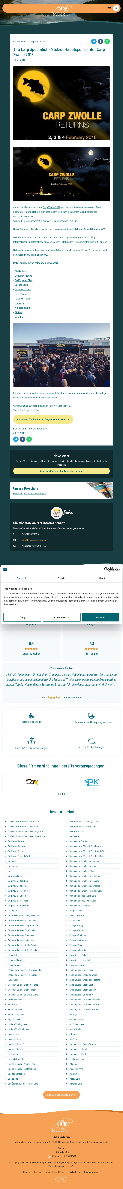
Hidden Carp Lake (16, 1014)
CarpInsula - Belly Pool (18, 880)
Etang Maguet (14, 964)
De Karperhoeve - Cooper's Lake (23, 925)
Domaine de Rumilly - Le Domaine (84, 875)
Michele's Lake (22, 307)
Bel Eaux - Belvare (16, 851)
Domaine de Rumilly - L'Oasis (82, 870)
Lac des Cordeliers (16, 1073)
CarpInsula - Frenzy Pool (19, 890)
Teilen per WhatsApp (107, 41)
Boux (10, 870)
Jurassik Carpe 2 (16, 1044)
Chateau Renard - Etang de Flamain (24, 915)
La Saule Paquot (15, 1058)
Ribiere (72, 1034)
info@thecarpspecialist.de (34, 539)
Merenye (19, 303)
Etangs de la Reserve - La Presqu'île (24, 969)
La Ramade (13, 1053)
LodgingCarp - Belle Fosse (81, 969)
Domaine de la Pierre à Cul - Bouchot (86, 846)
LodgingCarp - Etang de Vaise (83, 974)
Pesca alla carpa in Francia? (100, 1162)
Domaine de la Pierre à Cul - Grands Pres (87, 851)
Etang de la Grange (78, 940)
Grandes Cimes (15, 999)
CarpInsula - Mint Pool (18, 900)
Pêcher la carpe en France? (60, 1165)
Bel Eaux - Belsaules (17, 846)
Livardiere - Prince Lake (80, 959)
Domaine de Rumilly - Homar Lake (84, 861)
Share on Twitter (94, 41)
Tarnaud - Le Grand (78, 1048)
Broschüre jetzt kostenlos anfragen (29, 493)
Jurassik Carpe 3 (16, 1048)
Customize (59, 617)
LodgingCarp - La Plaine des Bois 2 (85, 1004)
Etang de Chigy (76, 925)
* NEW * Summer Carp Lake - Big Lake (25, 831)
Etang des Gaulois (77, 950)
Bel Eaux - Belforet (16, 841)
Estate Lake (21, 284)
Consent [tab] (21, 578)
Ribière (18, 312)
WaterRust (74, 1073)
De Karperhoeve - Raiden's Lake (23, 950)
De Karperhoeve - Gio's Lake (21, 935)
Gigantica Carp (23, 289)
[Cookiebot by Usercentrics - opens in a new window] (106, 569)
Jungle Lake (13, 1034)
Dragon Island (75, 910)
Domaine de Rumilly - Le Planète (84, 880)
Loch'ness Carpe (76, 964)
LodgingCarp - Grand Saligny (82, 989)
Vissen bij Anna (76, 1068)
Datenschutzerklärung (55, 1171)
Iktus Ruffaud (22, 298)
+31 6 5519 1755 (61, 1151)
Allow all (100, 617)
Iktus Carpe (21, 294)
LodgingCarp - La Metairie (81, 994)
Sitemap (26, 1171)
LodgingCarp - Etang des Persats (84, 979)
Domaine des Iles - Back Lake (82, 895)
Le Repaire (13, 1078)
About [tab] (101, 578)
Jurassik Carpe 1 (15, 1039)
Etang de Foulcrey (77, 935)
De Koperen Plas (23, 280)
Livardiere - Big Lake (79, 955)
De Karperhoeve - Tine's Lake (82, 826)
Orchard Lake (75, 1029)
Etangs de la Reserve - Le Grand (23, 974)
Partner (37, 1171)
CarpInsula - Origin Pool (18, 905)
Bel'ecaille (12, 861)
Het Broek (12, 1004)
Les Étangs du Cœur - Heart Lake (23, 1083)
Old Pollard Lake (76, 1024)
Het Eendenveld (15, 1009)
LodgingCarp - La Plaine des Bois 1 (85, 999)
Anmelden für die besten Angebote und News (42, 419)
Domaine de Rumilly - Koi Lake (83, 865)
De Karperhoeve (23, 275)
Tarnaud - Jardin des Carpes (82, 1044)
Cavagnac (12, 910)
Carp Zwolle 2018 (51, 207)
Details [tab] (61, 578)
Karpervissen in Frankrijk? (52, 1162)
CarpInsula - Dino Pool (18, 885)
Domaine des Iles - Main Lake (82, 900)
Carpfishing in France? (75, 1162)
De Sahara (74, 836)
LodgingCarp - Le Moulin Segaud (84, 1009)
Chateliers (20, 271)
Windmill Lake (75, 1083)
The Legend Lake (77, 1058)
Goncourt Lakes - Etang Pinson (22, 989)
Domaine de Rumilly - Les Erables (84, 885)
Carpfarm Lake (15, 875)
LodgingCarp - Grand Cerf (81, 984)
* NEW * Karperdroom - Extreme (23, 826)
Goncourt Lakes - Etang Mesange (23, 984)
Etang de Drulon (76, 930)
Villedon (19, 317)
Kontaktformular (91, 1171)
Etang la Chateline (16, 959)
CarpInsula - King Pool (18, 895)
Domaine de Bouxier (78, 841)
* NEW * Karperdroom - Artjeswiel (23, 821)
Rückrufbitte (74, 1171)
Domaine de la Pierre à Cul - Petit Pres (86, 856)
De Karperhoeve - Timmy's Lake (83, 821)
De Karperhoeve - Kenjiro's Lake (23, 945)
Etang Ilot (12, 955)
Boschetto (13, 865)
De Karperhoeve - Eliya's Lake (22, 930)
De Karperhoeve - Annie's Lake (22, 920)
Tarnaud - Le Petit (77, 1053)
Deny (22, 617)
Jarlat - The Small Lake (18, 1029)
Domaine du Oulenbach (79, 905)
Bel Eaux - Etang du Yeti (19, 856)
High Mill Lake (14, 1019)
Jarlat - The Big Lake (17, 1024)
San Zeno (73, 1039)
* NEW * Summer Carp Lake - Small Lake (26, 836)
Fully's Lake (13, 979)
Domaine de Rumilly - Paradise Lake (85, 890)
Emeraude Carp (76, 915)
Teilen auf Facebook (100, 41)
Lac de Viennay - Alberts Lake (21, 1063)
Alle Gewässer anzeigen (60, 1094)
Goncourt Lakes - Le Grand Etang (23, 994)
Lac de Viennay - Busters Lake (22, 1068)
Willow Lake (74, 1078)
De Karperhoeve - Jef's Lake (21, 940)
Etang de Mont (75, 945)
